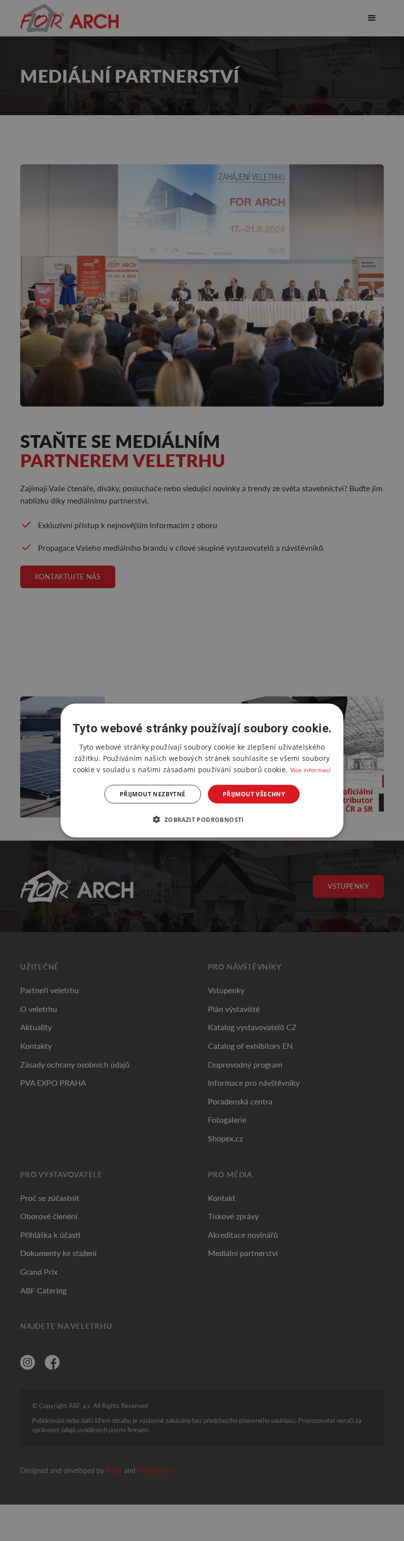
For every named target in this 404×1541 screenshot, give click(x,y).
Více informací (310, 769)
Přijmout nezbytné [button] (153, 794)
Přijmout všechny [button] (254, 794)
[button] (201, 819)
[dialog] (202, 770)
